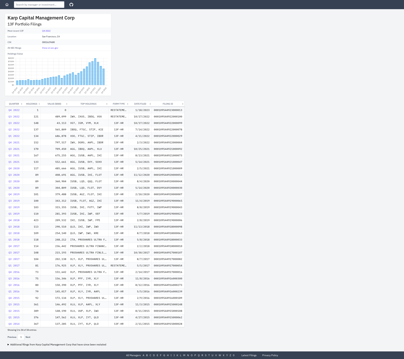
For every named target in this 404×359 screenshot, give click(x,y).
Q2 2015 (14, 310)
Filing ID (168, 103)
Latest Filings (249, 355)
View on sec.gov (50, 47)
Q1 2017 (14, 265)
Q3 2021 (14, 148)
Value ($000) (54, 103)
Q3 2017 (14, 252)
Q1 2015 (14, 317)
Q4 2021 (14, 142)
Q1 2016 (14, 291)
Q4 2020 (14, 168)
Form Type (119, 103)
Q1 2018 (14, 239)
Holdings (31, 103)
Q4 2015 (14, 297)
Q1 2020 (14, 187)
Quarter (14, 103)
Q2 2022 (14, 129)
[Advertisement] (140, 36)
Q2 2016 (14, 284)
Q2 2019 (14, 207)
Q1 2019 (14, 213)
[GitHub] (71, 5)
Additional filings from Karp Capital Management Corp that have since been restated (58, 344)
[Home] (7, 4)
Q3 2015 (14, 304)
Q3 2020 (14, 174)
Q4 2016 (14, 272)
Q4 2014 (14, 323)
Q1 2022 (14, 135)
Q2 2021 (14, 155)
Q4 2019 (14, 194)
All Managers (133, 355)
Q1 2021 (14, 161)
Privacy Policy (270, 355)
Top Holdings (88, 103)
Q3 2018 (14, 226)
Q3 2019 (14, 200)
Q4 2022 (46, 30)
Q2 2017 (14, 259)
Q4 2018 (14, 220)
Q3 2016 (14, 278)
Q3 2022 (14, 116)
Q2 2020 (14, 181)
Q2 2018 (14, 233)
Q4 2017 (14, 246)
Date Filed (140, 103)
